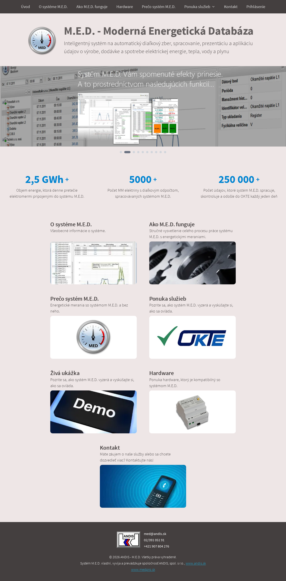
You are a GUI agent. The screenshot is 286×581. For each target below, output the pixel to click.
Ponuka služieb (197, 6)
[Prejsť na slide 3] (134, 152)
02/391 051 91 (154, 540)
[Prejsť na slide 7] (152, 152)
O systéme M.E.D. (53, 6)
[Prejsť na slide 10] (165, 152)
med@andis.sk (155, 533)
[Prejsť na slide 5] (143, 152)
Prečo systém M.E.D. (158, 6)
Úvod (25, 6)
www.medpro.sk (143, 569)
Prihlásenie (255, 6)
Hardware (124, 6)
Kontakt (231, 6)
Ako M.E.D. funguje (91, 6)
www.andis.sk (196, 563)
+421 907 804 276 (156, 546)
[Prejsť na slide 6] (147, 152)
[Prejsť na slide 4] (138, 152)
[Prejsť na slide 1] (121, 152)
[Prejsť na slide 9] (161, 152)
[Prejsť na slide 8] (156, 152)
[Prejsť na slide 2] (127, 152)
